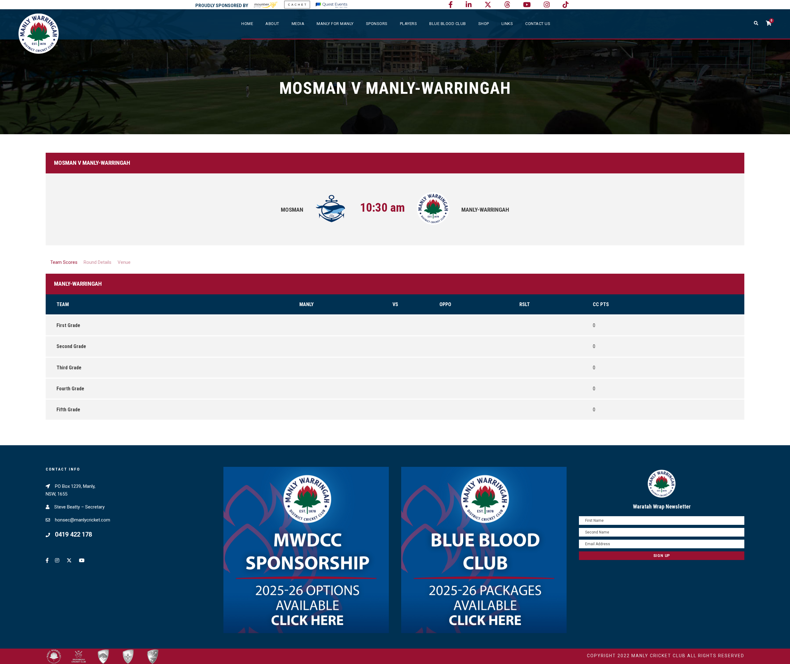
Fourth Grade (70, 389)
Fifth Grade (68, 410)
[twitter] (487, 5)
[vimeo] (507, 5)
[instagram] (547, 5)
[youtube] (527, 5)
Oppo (445, 304)
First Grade (68, 325)
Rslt (524, 304)
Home (247, 23)
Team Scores (63, 262)
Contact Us (537, 23)
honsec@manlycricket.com (82, 520)
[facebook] (450, 5)
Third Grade (68, 368)
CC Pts (601, 304)
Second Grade (71, 346)
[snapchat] (565, 5)
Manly (306, 304)
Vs (395, 304)
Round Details (97, 262)
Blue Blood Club (447, 23)
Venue (124, 262)
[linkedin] (469, 5)
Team (62, 304)
